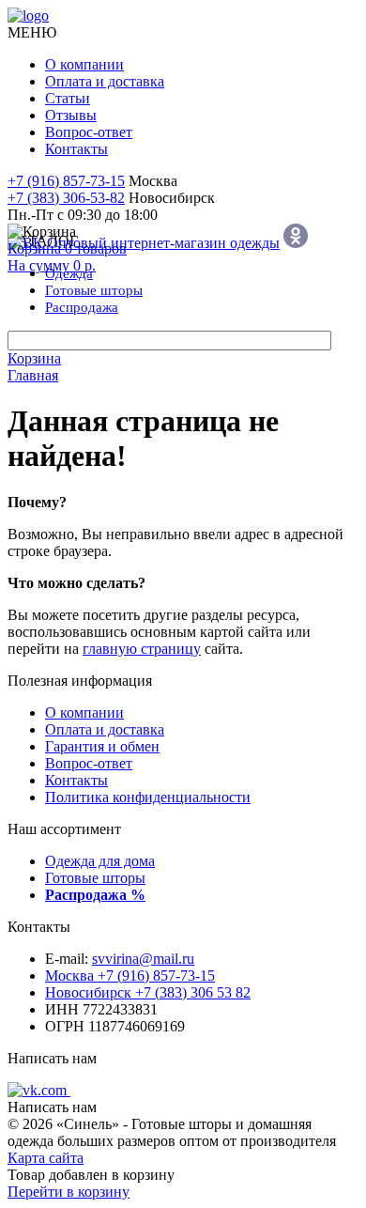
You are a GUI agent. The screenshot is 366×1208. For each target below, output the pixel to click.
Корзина (34, 358)
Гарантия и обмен (102, 746)
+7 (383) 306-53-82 (66, 198)
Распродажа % (95, 895)
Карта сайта (46, 1158)
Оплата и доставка (104, 81)
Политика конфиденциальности (148, 797)
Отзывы (71, 115)
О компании (84, 64)
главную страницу (142, 649)
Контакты (76, 149)
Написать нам (52, 1058)
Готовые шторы (95, 878)
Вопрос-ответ (88, 132)
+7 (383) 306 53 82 (148, 992)
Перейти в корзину (69, 1192)
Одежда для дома (100, 861)
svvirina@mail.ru (143, 959)
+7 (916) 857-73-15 (66, 181)
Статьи (67, 98)
